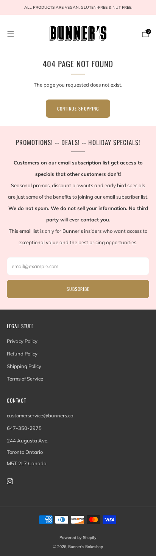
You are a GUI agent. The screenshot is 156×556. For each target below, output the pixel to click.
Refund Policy (22, 354)
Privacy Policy (22, 341)
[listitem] (78, 7)
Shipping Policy (24, 366)
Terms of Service (25, 379)
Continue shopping (78, 108)
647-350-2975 (24, 428)
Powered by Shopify (78, 537)
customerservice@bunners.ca (40, 415)
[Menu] (10, 34)
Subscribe (78, 289)
